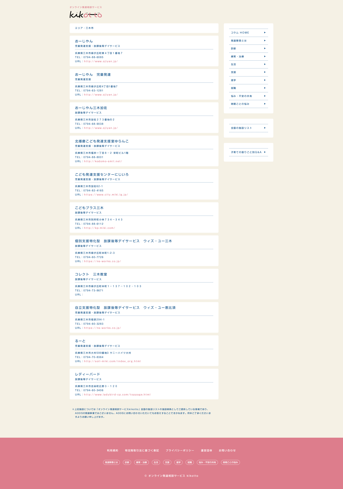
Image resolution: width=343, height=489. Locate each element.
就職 (190, 462)
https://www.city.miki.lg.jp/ (106, 195)
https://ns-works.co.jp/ (102, 261)
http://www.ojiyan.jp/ (101, 61)
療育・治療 (141, 462)
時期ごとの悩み (230, 462)
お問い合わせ (227, 450)
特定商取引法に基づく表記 (142, 450)
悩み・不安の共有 (207, 462)
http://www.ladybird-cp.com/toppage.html (117, 394)
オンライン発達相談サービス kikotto (173, 476)
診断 (127, 462)
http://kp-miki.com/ (99, 228)
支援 (167, 462)
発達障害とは (111, 462)
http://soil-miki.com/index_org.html (112, 361)
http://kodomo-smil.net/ (103, 161)
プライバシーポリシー (180, 450)
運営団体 (206, 450)
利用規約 (112, 450)
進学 (178, 462)
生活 (156, 462)
